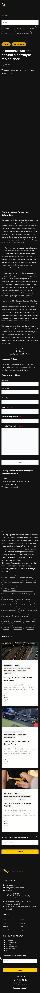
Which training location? (13, 417)
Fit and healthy (31, 582)
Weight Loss (30, 627)
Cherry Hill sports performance (13, 582)
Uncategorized (18, 627)
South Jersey (32, 610)
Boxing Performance (25, 577)
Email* (7, 407)
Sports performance (21, 616)
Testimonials (17, 621)
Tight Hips (6, 627)
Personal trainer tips (9, 610)
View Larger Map (7, 532)
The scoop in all (19, 44)
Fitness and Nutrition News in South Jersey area (18, 594)
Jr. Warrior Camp (8, 605)
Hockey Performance (23, 599)
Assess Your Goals (9, 577)
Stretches (6, 621)
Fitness (5, 588)
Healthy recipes (8, 599)
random (6, 44)
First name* (5, 380)
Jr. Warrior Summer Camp (25, 605)
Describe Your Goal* (12, 426)
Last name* (5, 388)
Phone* (7, 398)
